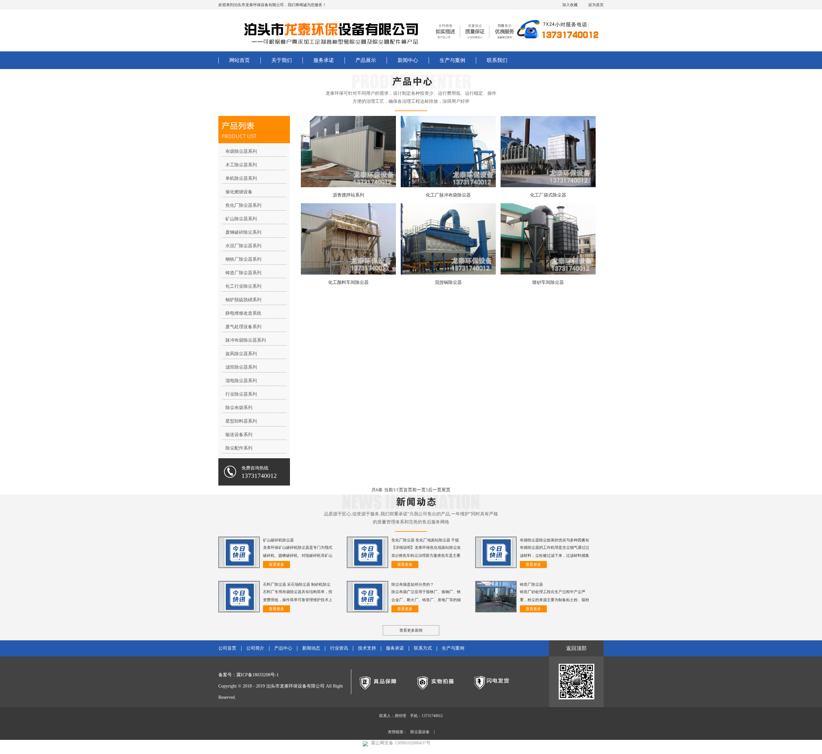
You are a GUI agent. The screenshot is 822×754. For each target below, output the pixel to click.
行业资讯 (339, 648)
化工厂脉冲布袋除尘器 (448, 195)
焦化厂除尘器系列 (243, 205)
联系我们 (497, 60)
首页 (407, 489)
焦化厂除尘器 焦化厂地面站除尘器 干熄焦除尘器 (425, 541)
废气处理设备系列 (243, 326)
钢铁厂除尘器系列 (243, 259)
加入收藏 (570, 5)
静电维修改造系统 (243, 313)
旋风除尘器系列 (241, 353)
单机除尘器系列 (241, 178)
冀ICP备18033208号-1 (257, 674)
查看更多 (276, 564)
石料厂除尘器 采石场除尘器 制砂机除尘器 (296, 585)
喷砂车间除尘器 (548, 282)
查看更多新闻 (411, 630)
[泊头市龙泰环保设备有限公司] (325, 30)
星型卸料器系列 (241, 421)
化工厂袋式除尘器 (548, 195)
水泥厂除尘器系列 (243, 245)
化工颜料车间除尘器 (348, 282)
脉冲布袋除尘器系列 (245, 340)
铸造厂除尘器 (531, 584)
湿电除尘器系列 (241, 380)
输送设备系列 (238, 434)
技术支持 (367, 648)
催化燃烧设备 (238, 191)
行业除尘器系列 (241, 394)
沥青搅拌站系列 (348, 195)
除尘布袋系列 (238, 407)
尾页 (446, 489)
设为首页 (596, 5)
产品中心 (283, 648)
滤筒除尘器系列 (241, 367)
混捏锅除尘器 (448, 282)
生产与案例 (452, 60)
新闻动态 (311, 648)
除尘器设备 (420, 732)
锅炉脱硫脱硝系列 (243, 299)
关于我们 (281, 60)
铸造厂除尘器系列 (243, 272)
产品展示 (365, 60)
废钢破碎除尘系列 (243, 232)
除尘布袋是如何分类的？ (412, 584)
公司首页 (227, 648)
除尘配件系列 (238, 448)
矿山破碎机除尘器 (278, 540)
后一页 (435, 489)
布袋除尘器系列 (241, 151)
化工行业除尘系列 (243, 286)
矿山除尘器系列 (241, 218)
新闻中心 (408, 60)
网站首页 (239, 60)
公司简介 (255, 648)
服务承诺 (323, 60)
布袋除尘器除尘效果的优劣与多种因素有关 (554, 541)
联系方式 (423, 648)
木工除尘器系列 (241, 164)
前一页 (419, 489)
